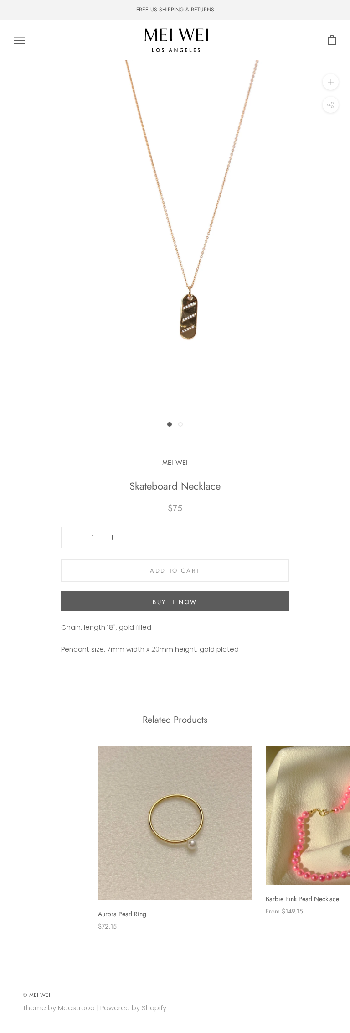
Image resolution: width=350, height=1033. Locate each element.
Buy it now (175, 602)
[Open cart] (332, 40)
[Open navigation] (19, 40)
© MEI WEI (36, 995)
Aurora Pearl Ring (122, 913)
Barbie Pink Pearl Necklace (302, 898)
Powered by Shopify (133, 1007)
